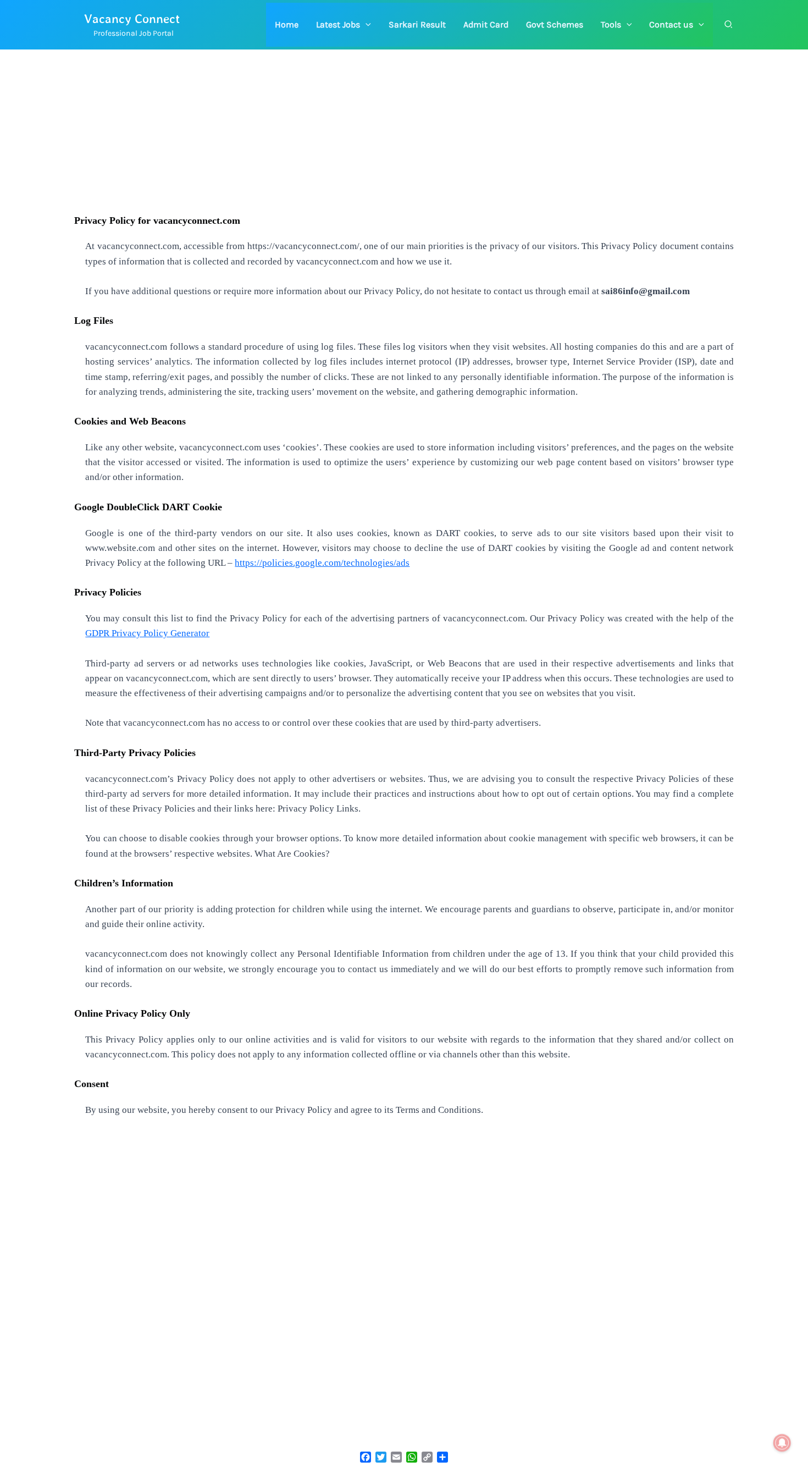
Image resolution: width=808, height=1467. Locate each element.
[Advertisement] (404, 132)
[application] (365, 25)
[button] (343, 25)
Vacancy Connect (132, 18)
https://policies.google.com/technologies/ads (322, 563)
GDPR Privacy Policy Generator (147, 633)
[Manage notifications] (782, 1443)
